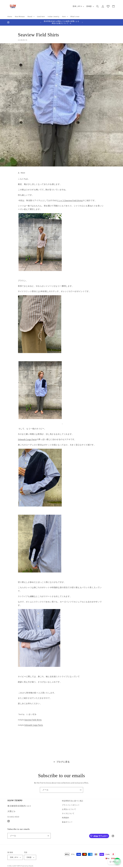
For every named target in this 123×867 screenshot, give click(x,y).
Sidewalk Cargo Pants (33, 725)
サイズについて (68, 813)
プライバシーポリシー (71, 805)
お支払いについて (69, 809)
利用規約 (65, 818)
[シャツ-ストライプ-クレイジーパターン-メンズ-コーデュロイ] (40, 275)
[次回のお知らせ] (82, 22)
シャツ (61, 200)
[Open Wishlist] (108, 6)
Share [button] (23, 173)
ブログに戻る (63, 761)
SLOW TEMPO (16, 866)
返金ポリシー (67, 822)
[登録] (80, 790)
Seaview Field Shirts (73, 200)
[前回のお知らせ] (40, 22)
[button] (31, 16)
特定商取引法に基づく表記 (72, 801)
